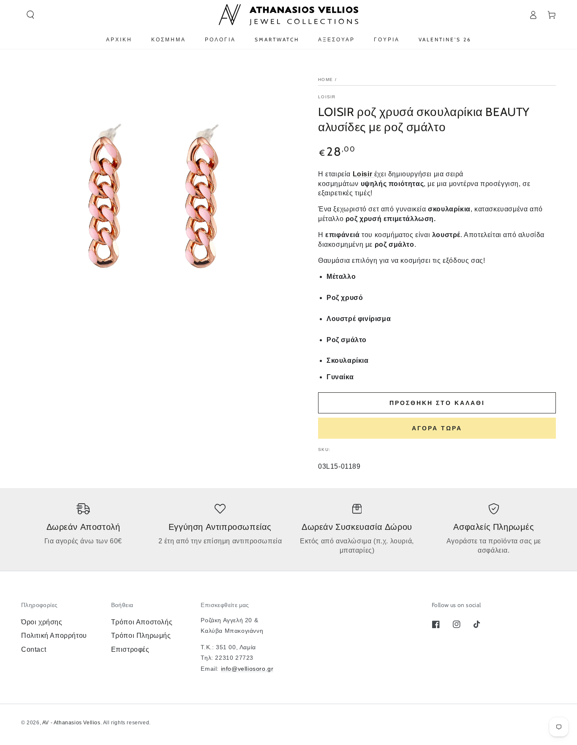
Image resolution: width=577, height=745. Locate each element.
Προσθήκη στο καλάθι (437, 402)
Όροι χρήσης (42, 622)
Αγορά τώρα (437, 428)
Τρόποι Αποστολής (142, 622)
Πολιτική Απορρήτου (54, 635)
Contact (33, 649)
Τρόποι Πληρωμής (141, 635)
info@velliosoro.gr (247, 668)
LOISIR (327, 96)
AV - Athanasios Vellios (71, 723)
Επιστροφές (130, 649)
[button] (30, 14)
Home (325, 79)
